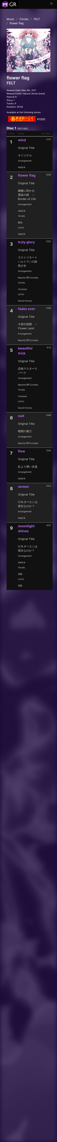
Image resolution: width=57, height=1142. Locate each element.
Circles (24, 19)
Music (10, 19)
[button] (51, 3)
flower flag (17, 23)
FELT (37, 19)
